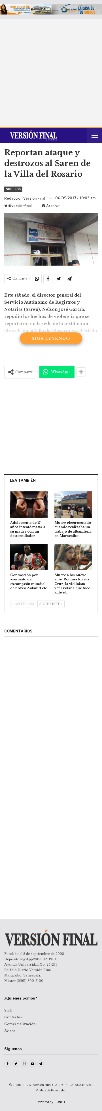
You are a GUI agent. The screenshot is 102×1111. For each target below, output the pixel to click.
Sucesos (13, 189)
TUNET (60, 1102)
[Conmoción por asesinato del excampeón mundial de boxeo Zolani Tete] (29, 557)
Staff (8, 1010)
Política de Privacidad (51, 1090)
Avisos (9, 1031)
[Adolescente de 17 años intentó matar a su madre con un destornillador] (29, 504)
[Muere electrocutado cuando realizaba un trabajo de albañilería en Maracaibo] (73, 504)
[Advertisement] (51, 73)
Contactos (13, 1017)
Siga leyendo (51, 338)
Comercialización (20, 1024)
